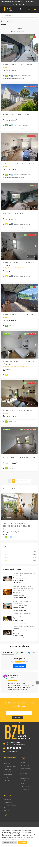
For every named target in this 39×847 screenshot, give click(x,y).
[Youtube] (23, 4)
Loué (31, 37)
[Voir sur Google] (5, 676)
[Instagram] (20, 4)
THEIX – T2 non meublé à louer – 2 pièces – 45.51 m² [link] (19, 457)
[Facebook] (13, 4)
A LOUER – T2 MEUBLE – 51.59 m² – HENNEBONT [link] (17, 410)
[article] (19, 516)
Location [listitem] (7, 554)
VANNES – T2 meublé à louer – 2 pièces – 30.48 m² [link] (18, 164)
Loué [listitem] (6, 560)
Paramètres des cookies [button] (10, 843)
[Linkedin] (16, 4)
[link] (19, 48)
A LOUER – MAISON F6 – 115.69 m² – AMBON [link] (16, 114)
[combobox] (22, 32)
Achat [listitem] (6, 551)
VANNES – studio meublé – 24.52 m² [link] (14, 213)
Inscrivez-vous (17, 717)
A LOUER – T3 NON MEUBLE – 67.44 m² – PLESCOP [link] (18, 315)
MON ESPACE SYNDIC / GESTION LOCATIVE (12, 1)
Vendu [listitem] (6, 557)
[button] (29, 9)
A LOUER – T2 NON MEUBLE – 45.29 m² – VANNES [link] (17, 65)
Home (5, 21)
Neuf (34, 429)
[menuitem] (6, 816)
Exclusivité (29, 86)
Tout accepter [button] (22, 843)
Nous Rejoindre (30, 1)
